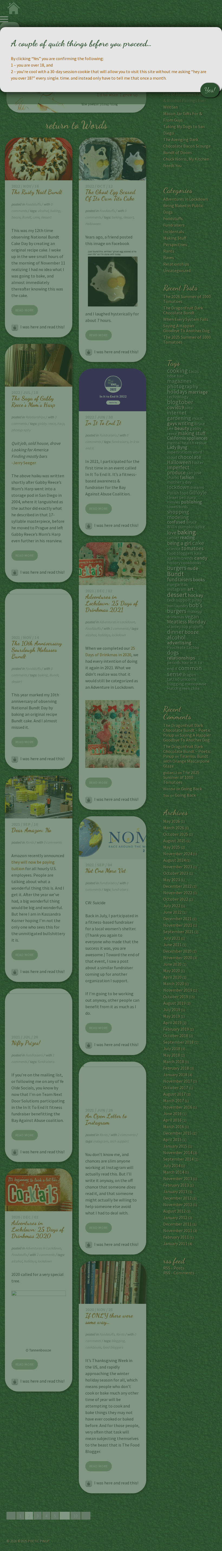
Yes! (209, 90)
